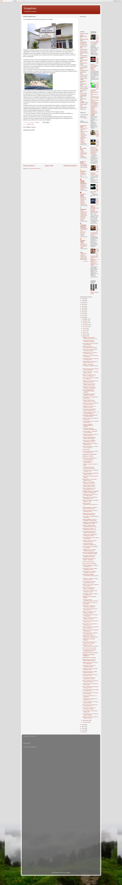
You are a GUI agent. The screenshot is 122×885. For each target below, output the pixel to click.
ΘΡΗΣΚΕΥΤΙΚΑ (30, 124)
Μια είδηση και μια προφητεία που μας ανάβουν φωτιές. (90, 495)
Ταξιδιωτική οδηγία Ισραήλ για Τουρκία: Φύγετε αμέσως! (89, 438)
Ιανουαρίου (85, 722)
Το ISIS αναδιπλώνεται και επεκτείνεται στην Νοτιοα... (88, 341)
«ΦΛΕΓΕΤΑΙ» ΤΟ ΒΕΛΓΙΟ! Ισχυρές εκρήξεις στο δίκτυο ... (90, 579)
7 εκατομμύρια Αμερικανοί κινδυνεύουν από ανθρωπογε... (89, 429)
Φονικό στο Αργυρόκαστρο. (88, 561)
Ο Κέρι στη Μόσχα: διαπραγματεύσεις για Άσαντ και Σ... (90, 504)
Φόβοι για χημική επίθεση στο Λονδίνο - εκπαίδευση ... (89, 559)
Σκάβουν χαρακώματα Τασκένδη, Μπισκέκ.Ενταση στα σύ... (89, 508)
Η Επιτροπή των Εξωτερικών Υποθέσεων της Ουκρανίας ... (89, 387)
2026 (83, 298)
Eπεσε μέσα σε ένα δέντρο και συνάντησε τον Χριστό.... (89, 708)
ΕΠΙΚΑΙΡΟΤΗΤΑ (83, 57)
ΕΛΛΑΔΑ (82, 55)
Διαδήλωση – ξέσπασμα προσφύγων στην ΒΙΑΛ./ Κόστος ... (90, 365)
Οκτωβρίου (85, 322)
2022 (83, 306)
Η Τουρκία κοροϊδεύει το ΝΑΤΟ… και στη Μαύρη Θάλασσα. (90, 413)
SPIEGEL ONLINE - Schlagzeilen (83, 182)
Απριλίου (85, 334)
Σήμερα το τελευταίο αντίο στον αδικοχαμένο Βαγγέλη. (89, 612)
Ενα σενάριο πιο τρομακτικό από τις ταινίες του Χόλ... (90, 621)
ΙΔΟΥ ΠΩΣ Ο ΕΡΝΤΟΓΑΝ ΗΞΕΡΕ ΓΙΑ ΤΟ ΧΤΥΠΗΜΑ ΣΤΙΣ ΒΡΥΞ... (90, 553)
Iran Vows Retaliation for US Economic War (83, 174)
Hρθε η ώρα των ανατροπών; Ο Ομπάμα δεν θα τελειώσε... (89, 642)
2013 (83, 728)
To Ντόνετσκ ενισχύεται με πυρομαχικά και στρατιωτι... (89, 468)
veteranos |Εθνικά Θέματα (83, 195)
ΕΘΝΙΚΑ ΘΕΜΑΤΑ (84, 52)
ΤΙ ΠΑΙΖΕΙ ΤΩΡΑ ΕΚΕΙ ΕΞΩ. (97, 133)
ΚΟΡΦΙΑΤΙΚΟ (83, 72)
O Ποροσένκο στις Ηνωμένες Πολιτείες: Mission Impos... (88, 384)
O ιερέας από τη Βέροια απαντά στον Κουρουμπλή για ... (89, 458)
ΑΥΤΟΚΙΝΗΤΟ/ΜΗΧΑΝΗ (83, 43)
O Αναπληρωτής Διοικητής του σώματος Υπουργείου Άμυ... (89, 532)
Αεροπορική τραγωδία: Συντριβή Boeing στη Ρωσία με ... (89, 672)
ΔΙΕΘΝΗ (82, 51)
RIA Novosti (83, 171)
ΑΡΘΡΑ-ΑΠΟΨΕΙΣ (84, 39)
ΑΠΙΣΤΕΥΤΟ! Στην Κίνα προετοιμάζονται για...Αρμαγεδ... (90, 347)
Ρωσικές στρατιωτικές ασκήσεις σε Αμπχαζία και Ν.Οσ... (90, 511)
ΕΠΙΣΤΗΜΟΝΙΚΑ (84, 60)
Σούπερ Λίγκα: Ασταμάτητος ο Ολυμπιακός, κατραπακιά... (89, 606)
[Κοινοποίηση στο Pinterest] (48, 122)
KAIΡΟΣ (82, 107)
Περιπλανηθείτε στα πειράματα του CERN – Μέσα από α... (90, 362)
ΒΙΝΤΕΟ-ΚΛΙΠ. (83, 46)
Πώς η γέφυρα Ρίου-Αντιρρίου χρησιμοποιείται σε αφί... (89, 582)
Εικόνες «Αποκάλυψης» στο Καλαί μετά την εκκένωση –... (90, 447)
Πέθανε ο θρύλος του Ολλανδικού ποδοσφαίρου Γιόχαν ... (89, 498)
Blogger (68, 872)
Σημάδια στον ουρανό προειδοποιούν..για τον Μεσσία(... (90, 645)
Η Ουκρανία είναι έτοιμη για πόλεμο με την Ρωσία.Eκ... (90, 693)
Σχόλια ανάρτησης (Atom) (35, 168)
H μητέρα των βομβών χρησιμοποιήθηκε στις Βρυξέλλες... (87, 425)
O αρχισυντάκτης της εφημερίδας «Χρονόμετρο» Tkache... (89, 535)
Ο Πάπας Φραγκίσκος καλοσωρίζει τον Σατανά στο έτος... (90, 452)
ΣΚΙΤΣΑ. (82, 93)
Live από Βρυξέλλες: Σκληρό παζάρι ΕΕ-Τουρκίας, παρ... (90, 690)
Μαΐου (84, 332)
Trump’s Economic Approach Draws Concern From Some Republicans (83, 153)
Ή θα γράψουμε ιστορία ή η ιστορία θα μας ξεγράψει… (90, 344)
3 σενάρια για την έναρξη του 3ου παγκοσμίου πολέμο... (89, 591)
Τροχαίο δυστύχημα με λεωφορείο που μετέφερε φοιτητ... (90, 633)
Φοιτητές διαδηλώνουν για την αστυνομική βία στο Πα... (89, 489)
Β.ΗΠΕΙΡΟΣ (82, 44)
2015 (83, 724)
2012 (83, 730)
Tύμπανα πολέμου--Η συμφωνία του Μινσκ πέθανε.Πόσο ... (90, 627)
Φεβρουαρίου (86, 720)
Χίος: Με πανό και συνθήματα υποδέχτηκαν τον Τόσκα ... (89, 441)
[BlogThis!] (44, 122)
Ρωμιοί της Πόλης (83, 162)
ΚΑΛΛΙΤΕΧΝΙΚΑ (83, 67)
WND (81, 252)
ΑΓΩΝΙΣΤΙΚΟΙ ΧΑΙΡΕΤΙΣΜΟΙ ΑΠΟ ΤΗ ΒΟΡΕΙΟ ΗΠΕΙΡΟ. (90, 416)
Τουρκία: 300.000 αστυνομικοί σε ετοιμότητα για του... (89, 609)
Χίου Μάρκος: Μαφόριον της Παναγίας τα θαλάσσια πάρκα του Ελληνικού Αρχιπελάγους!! (83, 201)
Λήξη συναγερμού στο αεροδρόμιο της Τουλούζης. (90, 547)
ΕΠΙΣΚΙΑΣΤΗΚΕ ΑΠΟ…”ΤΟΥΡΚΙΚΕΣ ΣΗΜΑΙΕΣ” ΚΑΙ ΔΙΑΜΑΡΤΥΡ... (90, 492)
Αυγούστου (85, 326)
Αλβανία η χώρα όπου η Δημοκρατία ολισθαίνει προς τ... (90, 630)
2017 (83, 315)
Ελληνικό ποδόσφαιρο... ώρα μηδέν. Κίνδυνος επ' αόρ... (90, 372)
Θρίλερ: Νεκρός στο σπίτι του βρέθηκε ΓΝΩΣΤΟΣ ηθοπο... (89, 660)
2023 (83, 304)
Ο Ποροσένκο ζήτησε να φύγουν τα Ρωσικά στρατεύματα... (90, 435)
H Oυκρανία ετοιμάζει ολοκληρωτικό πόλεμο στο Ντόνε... (90, 474)
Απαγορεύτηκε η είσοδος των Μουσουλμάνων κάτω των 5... (89, 529)
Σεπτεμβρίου (86, 324)
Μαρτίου (85, 335)
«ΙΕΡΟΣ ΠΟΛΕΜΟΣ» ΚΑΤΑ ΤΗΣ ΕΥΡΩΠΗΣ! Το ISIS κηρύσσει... (89, 520)
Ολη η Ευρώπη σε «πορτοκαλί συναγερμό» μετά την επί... (89, 572)
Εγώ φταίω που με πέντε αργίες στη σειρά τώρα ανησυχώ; (90, 404)
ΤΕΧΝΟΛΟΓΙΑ (83, 98)
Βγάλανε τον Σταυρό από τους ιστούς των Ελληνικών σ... (89, 375)
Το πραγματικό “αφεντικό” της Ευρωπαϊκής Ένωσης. (89, 666)
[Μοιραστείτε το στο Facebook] (47, 122)
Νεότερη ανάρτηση (29, 165)
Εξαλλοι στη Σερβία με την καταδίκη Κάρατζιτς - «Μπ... (90, 501)
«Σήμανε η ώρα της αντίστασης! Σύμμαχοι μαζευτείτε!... (89, 541)
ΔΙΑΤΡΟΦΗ (82, 49)
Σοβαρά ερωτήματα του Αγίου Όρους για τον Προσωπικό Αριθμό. (83, 245)
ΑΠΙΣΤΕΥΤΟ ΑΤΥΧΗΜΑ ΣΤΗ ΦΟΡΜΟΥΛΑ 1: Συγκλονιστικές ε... (90, 636)
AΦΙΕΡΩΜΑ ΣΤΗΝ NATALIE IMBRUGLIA (88, 655)
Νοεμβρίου (85, 320)
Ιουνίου (84, 330)
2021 (83, 308)
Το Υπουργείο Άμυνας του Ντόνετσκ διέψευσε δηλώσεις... (90, 714)
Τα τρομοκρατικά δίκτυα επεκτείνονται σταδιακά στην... (89, 544)
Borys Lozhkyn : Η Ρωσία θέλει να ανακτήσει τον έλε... (89, 624)
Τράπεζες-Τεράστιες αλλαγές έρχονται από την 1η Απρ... (89, 486)
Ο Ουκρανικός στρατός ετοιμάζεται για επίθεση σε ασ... (90, 594)
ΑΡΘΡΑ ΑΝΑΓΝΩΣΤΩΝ (83, 36)
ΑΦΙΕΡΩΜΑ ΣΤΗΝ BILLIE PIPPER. (90, 652)
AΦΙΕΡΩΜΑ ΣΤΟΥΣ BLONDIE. (89, 657)
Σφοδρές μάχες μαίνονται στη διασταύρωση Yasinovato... (89, 514)
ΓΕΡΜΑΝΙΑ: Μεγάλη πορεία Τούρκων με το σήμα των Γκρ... (89, 338)
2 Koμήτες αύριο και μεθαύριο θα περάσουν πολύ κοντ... (89, 618)
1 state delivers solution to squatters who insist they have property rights (83, 256)
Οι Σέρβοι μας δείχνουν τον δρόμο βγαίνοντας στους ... (90, 669)
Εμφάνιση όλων (85, 261)
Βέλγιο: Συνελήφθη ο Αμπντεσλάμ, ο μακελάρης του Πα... (90, 687)
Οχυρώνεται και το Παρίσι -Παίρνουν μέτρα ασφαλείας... (90, 585)
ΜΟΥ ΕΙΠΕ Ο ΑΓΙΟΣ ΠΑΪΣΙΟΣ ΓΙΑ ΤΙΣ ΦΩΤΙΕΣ (83, 165)
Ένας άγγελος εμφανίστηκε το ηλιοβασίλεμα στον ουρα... (89, 556)
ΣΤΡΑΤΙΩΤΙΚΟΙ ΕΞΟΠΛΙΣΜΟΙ (83, 95)
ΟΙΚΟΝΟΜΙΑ (83, 81)
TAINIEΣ (82, 109)
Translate (85, 117)
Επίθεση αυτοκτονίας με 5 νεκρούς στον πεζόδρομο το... (90, 663)
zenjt (93, 290)
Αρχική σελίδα (49, 165)
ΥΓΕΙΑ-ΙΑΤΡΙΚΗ (83, 104)
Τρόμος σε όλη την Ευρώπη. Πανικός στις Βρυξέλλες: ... (88, 588)
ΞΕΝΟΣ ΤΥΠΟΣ (83, 78)
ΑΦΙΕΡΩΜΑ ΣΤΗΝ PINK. (87, 456)
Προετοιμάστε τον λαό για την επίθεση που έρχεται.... (89, 407)
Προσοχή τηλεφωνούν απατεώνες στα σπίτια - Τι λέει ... (89, 675)
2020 (83, 309)
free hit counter (26, 743)
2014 (83, 726)
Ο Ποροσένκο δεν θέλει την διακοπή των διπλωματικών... (90, 359)
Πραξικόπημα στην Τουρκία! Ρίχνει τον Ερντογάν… (90, 398)
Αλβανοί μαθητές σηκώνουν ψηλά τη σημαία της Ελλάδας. (90, 369)
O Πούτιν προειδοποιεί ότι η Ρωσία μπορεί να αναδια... (90, 702)
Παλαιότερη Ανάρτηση (70, 165)
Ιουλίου (84, 328)
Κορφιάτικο (30, 8)
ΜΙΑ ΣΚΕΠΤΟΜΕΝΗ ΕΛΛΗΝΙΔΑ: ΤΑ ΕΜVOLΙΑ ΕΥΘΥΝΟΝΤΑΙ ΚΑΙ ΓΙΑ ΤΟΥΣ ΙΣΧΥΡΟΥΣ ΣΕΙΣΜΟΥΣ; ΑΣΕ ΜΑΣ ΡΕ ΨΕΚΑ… (95, 205)
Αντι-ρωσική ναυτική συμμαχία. (89, 647)
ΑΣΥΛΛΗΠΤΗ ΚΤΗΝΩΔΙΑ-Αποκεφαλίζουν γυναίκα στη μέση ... (90, 575)
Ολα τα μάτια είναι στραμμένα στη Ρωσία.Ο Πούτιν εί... (89, 705)
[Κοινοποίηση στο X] (46, 122)
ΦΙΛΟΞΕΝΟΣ (83, 209)
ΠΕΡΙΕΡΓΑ (82, 87)
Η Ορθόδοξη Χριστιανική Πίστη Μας (83, 226)
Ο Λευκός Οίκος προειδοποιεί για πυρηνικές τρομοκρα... (89, 350)
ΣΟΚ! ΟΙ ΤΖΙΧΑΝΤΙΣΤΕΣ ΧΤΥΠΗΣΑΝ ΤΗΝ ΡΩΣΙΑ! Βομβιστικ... (88, 391)
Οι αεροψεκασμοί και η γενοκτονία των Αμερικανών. (89, 615)
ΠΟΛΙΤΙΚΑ (82, 88)
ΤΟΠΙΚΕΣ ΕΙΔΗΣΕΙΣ (82, 102)
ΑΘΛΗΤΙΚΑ (82, 33)
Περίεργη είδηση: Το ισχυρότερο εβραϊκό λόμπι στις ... (89, 480)
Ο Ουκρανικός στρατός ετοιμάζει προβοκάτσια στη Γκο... (89, 569)
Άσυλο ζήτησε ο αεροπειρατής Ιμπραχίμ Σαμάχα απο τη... (89, 410)
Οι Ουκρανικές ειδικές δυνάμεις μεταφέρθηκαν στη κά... (89, 650)
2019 (83, 311)
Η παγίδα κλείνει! (86, 449)
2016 (83, 317)
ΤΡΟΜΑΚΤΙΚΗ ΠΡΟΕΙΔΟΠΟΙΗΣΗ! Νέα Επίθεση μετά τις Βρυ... (90, 523)
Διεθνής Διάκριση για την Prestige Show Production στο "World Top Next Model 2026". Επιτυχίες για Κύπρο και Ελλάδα (83, 215)
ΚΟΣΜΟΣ (82, 75)
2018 (83, 313)
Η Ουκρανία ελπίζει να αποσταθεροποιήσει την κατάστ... (90, 600)
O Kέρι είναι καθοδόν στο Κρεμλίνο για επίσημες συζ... (90, 566)
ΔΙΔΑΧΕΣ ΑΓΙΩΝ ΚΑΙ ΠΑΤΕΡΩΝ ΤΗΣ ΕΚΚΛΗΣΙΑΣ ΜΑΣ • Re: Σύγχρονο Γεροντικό (83, 232)
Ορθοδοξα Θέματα (82, 241)
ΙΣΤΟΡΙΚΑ (82, 65)
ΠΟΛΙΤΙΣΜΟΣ (83, 90)
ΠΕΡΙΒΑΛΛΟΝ (83, 84)
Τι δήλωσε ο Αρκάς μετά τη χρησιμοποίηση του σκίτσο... (89, 401)
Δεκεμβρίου (85, 319)
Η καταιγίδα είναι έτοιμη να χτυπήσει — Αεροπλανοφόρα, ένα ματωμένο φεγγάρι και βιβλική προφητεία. (95, 63)
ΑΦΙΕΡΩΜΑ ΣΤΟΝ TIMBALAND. (89, 454)
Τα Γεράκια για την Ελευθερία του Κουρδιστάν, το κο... (89, 699)
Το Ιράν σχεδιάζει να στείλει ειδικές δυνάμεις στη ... (90, 711)
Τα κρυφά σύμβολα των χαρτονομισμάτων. (87, 462)
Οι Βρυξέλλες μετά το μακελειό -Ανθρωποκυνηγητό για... (89, 550)
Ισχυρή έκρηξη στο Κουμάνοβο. (89, 563)
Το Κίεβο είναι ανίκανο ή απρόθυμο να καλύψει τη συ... (90, 471)
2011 (83, 732)
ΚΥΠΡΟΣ (82, 76)
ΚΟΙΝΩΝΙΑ (82, 70)
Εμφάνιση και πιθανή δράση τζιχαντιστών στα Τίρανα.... (88, 483)
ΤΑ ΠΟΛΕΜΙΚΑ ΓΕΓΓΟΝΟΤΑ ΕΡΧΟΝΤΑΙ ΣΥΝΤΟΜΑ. (88, 395)
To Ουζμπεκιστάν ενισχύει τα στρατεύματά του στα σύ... (88, 678)
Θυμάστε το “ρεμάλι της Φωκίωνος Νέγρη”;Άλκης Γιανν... (90, 717)
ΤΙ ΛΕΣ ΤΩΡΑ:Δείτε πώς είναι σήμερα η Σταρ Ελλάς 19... (90, 538)
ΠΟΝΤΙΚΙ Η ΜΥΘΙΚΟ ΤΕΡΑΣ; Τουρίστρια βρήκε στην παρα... (89, 526)
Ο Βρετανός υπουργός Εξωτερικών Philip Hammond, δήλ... (90, 381)
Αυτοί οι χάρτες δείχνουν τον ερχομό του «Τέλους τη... (90, 378)
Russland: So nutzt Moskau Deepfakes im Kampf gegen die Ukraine (83, 187)
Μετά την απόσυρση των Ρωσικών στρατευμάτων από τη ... (90, 681)
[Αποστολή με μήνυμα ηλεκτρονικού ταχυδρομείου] (43, 122)
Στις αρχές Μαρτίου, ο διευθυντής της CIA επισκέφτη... (89, 432)
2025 (83, 300)
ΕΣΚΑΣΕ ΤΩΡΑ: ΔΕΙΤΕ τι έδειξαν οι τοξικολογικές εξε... (90, 444)
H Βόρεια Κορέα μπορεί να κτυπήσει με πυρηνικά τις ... (90, 422)
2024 (83, 302)
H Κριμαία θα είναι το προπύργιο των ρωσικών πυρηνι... (89, 353)
